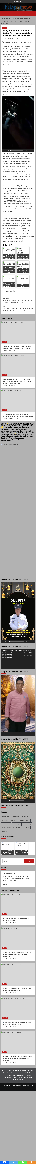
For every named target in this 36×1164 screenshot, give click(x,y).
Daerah (15, 816)
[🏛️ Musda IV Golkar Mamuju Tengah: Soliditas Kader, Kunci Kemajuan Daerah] (18, 1008)
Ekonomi (25, 816)
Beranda (4, 1070)
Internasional (24, 820)
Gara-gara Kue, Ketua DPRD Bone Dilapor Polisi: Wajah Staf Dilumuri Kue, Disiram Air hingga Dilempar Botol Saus (16, 381)
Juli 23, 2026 (11, 385)
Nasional (16, 824)
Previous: (17, 300)
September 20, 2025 (13, 38)
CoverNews (25, 1085)
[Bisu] (28, 150)
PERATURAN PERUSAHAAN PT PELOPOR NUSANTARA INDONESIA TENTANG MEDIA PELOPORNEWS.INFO (15, 879)
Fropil (5, 820)
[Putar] (5, 150)
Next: (17, 309)
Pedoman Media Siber (9, 873)
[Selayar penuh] (31, 150)
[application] (18, 124)
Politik (4, 28)
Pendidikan (6, 827)
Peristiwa (17, 827)
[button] (3, 13)
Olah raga (27, 824)
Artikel (6, 816)
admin (5, 38)
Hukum (13, 820)
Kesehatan (6, 824)
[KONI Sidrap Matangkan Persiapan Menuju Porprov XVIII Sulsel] (18, 904)
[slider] (16, 150)
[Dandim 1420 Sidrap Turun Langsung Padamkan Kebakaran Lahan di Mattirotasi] (18, 974)
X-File (4, 831)
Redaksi (4, 884)
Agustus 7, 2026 (12, 350)
